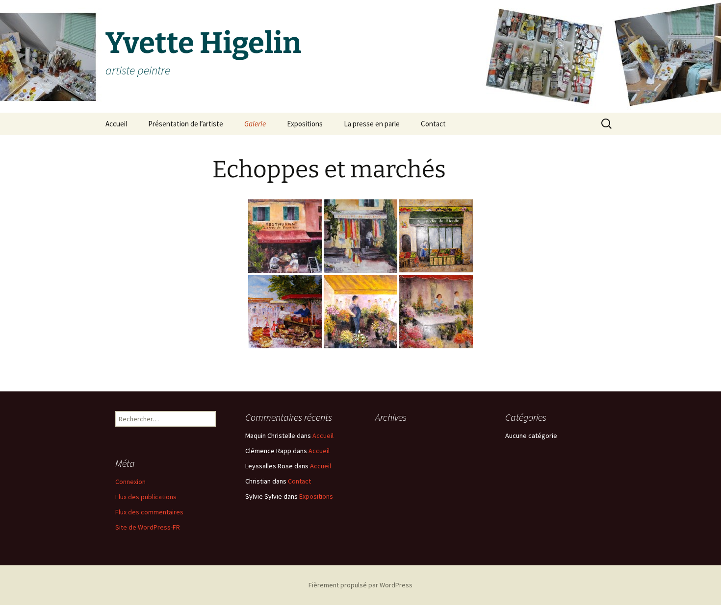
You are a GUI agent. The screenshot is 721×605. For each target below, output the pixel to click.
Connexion (130, 481)
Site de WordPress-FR (147, 527)
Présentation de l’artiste (185, 123)
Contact (433, 123)
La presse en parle (372, 123)
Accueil (116, 123)
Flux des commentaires (149, 512)
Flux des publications (146, 496)
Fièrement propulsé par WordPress (360, 585)
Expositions (305, 123)
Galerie (255, 123)
